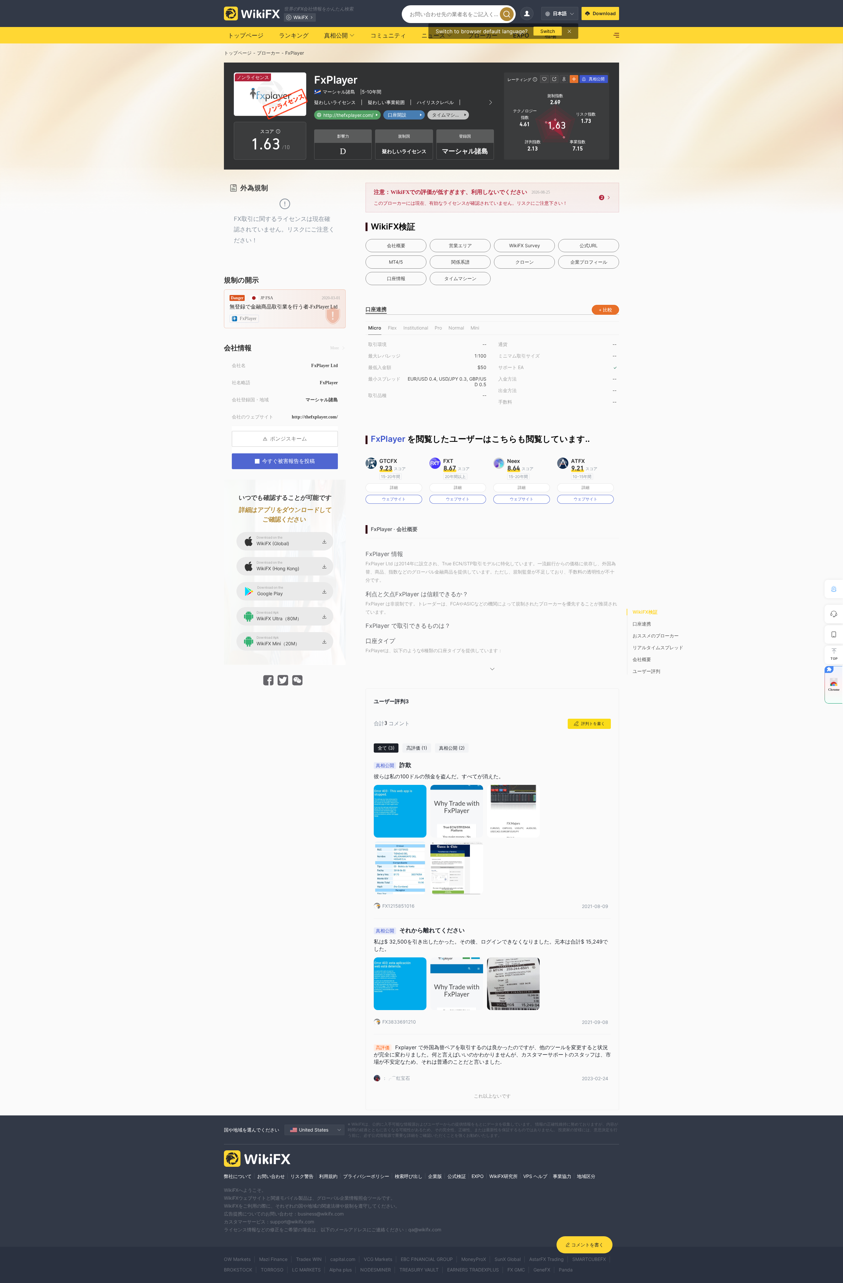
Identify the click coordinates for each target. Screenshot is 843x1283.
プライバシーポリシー (366, 1176)
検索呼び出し (408, 1176)
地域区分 (586, 1176)
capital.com (342, 1259)
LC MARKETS (306, 1269)
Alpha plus (340, 1269)
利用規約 (328, 1176)
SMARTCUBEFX (589, 1259)
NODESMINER (375, 1269)
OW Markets (237, 1259)
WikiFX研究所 (503, 1176)
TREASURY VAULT (419, 1269)
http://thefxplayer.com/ (315, 416)
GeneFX (541, 1269)
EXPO (478, 1176)
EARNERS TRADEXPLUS (473, 1269)
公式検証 (457, 1176)
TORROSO (272, 1269)
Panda (566, 1269)
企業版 (435, 1176)
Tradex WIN (309, 1259)
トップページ (238, 53)
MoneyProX (473, 1259)
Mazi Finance (273, 1259)
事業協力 (562, 1176)
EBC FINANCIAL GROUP (427, 1259)
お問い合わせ (271, 1176)
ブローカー (268, 53)
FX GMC (516, 1269)
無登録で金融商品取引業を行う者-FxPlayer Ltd (284, 306)
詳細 (394, 487)
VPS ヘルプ (535, 1176)
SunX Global (508, 1259)
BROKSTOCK (238, 1269)
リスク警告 (301, 1176)
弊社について (238, 1176)
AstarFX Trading (546, 1259)
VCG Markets (378, 1259)
